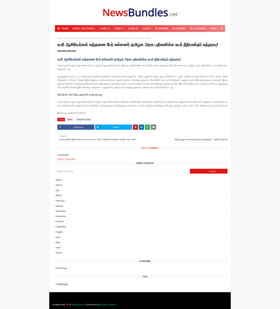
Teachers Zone (72, 38)
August (145, 231)
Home (60, 38)
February (145, 200)
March (145, 179)
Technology (145, 268)
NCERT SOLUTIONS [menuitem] (83, 28)
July (145, 190)
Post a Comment (66, 159)
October (145, 221)
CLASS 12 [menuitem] (105, 28)
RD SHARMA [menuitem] (161, 28)
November (145, 216)
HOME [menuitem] (65, 28)
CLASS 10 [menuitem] (133, 28)
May (145, 242)
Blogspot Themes (108, 304)
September (145, 226)
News (69, 119)
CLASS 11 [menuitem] (119, 28)
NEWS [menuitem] (213, 28)
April (145, 247)
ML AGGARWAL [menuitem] (198, 28)
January (145, 206)
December (145, 211)
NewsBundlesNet (67, 50)
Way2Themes (78, 304)
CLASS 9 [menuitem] (146, 28)
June (145, 237)
